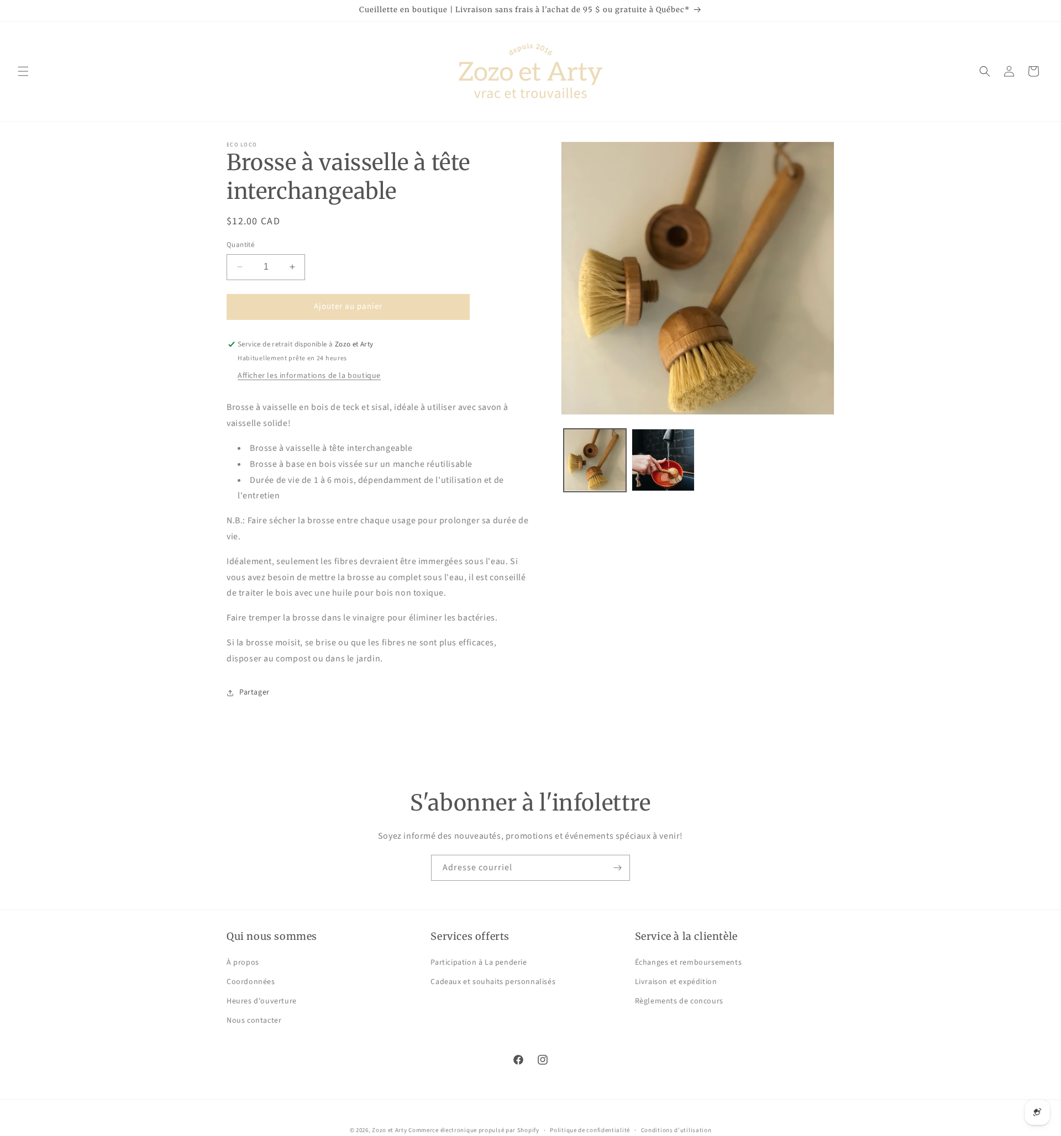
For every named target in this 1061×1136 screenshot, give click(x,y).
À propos (243, 962)
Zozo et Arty (389, 1130)
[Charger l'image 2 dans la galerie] (663, 460)
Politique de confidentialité (590, 1130)
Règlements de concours (679, 1001)
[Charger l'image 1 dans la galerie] (595, 460)
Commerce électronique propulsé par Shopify (473, 1130)
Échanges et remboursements (688, 962)
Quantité (240, 245)
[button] (23, 71)
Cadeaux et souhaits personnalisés (492, 981)
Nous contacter (254, 1020)
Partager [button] (254, 692)
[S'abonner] (617, 868)
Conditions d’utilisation (676, 1130)
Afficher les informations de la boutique (309, 375)
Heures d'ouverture (262, 1001)
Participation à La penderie (478, 962)
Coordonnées (251, 981)
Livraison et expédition (676, 981)
